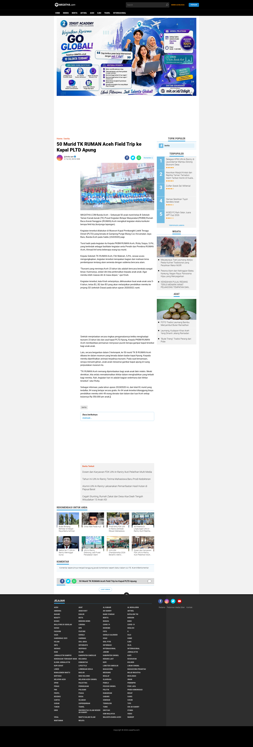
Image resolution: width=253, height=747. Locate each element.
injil (129, 645)
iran (56, 652)
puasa (81, 693)
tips (129, 703)
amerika (57, 611)
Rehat (130, 693)
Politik (106, 690)
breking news (84, 621)
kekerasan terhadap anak (65, 659)
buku (129, 621)
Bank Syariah (109, 614)
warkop (130, 717)
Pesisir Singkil (109, 686)
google (82, 635)
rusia (81, 696)
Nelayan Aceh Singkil (88, 679)
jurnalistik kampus (63, 655)
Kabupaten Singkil (111, 655)
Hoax (105, 638)
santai (57, 700)
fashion (57, 631)
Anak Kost (83, 611)
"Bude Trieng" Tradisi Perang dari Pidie (176, 340)
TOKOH (56, 707)
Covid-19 (131, 624)
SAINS (129, 696)
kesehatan (132, 659)
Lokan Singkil (133, 666)
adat (81, 607)
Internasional (119, 13)
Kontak (189, 607)
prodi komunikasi (135, 690)
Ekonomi (106, 628)
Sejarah (82, 700)
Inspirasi (83, 648)
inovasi (57, 648)
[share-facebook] (127, 157)
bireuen (130, 618)
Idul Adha (83, 642)
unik (56, 710)
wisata (81, 720)
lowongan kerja (86, 669)
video (129, 714)
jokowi (106, 652)
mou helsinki (84, 676)
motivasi (58, 676)
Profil (57, 693)
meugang (107, 672)
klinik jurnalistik (62, 662)
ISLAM (81, 652)
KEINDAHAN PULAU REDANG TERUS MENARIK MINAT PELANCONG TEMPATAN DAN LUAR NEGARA (175, 285)
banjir (81, 614)
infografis (83, 645)
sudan (56, 703)
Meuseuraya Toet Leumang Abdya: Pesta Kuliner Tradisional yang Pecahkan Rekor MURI (177, 263)
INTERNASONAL (133, 648)
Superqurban (84, 703)
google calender (110, 635)
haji (129, 635)
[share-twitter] (133, 157)
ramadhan (107, 693)
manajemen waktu (62, 672)
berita (74, 13)
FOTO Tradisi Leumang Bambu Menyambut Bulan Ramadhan (175, 323)
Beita (81, 618)
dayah (56, 628)
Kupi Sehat (58, 666)
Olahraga (107, 679)
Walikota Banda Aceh (112, 717)
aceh (92, 13)
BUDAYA (106, 621)
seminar (106, 700)
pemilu (106, 683)
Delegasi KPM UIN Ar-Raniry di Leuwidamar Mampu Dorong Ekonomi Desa (180, 162)
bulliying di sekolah (63, 624)
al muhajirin (133, 607)
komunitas (83, 662)
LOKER (56, 669)
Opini (56, 683)
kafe (129, 655)
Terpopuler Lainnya (176, 225)
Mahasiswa (108, 669)
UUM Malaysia (109, 714)
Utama (130, 710)
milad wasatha (133, 672)
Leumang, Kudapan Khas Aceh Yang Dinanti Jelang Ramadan (175, 332)
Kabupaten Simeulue (87, 655)
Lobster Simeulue (110, 666)
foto (105, 631)
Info (56, 645)
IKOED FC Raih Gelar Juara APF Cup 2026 (178, 214)
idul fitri (107, 642)
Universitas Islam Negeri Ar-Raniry (89, 711)
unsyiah (106, 710)
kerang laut (108, 659)
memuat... (87, 418)
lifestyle (83, 666)
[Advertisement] (126, 114)
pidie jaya (131, 686)
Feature (82, 631)
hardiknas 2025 (60, 638)
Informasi (107, 645)
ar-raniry (107, 611)
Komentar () (148, 158)
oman (129, 679)
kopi (105, 662)
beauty (57, 618)
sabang (106, 696)
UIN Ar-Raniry (133, 707)
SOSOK (130, 700)
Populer (194, 5)
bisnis (56, 621)
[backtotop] (126, 595)
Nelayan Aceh (60, 679)
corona (82, 624)
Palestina (83, 683)
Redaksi (162, 607)
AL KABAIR (107, 607)
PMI (55, 690)
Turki (105, 707)
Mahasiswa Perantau (136, 669)
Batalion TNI (132, 614)
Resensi (57, 696)
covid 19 (106, 624)
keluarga (83, 659)
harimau (82, 638)
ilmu (99, 13)
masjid (82, 672)
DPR (80, 628)
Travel (107, 13)
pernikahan (84, 686)
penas (56, 686)
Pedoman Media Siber (176, 607)
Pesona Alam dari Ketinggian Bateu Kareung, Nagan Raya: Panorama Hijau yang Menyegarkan (177, 274)
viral (56, 717)
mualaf (106, 676)
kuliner (130, 662)
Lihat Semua (105, 589)
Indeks (66, 13)
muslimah (131, 676)
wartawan (58, 720)
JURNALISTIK (132, 652)
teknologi (107, 703)
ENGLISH (130, 628)
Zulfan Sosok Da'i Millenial (178, 186)
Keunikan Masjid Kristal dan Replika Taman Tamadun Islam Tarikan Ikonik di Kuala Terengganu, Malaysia (179, 175)
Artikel (83, 13)
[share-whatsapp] (139, 157)
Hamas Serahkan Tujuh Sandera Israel (177, 200)
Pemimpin (131, 683)
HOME (129, 638)
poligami (82, 690)
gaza (56, 635)
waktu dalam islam (87, 717)
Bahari (57, 614)
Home (57, 13)
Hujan (56, 642)
